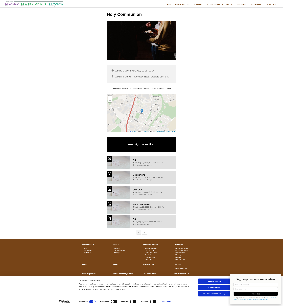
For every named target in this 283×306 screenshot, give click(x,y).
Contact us (270, 4)
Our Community (88, 244)
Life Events (240, 4)
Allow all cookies (214, 281)
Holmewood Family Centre (123, 274)
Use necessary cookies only (214, 294)
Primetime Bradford (181, 274)
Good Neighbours (89, 274)
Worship (197, 4)
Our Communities (182, 4)
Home (169, 4)
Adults (229, 4)
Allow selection (214, 287)
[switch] (114, 301)
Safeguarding (255, 4)
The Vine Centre (149, 274)
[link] (182, 4)
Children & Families (214, 4)
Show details (166, 302)
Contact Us (178, 264)
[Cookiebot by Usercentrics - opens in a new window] (64, 301)
